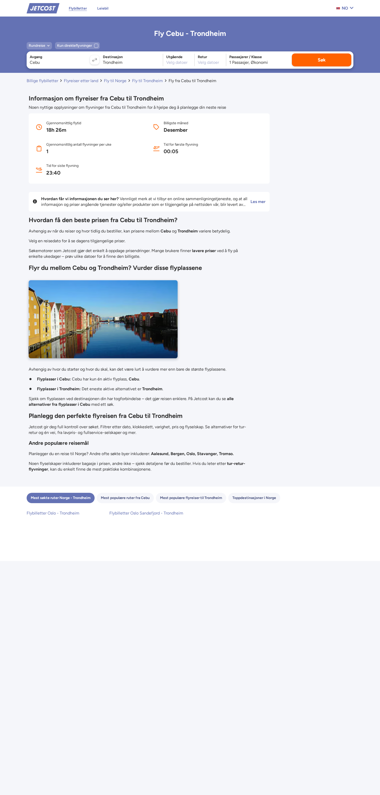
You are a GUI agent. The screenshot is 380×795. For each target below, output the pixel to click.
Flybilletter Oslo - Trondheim (53, 513)
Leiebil (102, 8)
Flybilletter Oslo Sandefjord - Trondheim (146, 513)
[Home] (43, 7)
